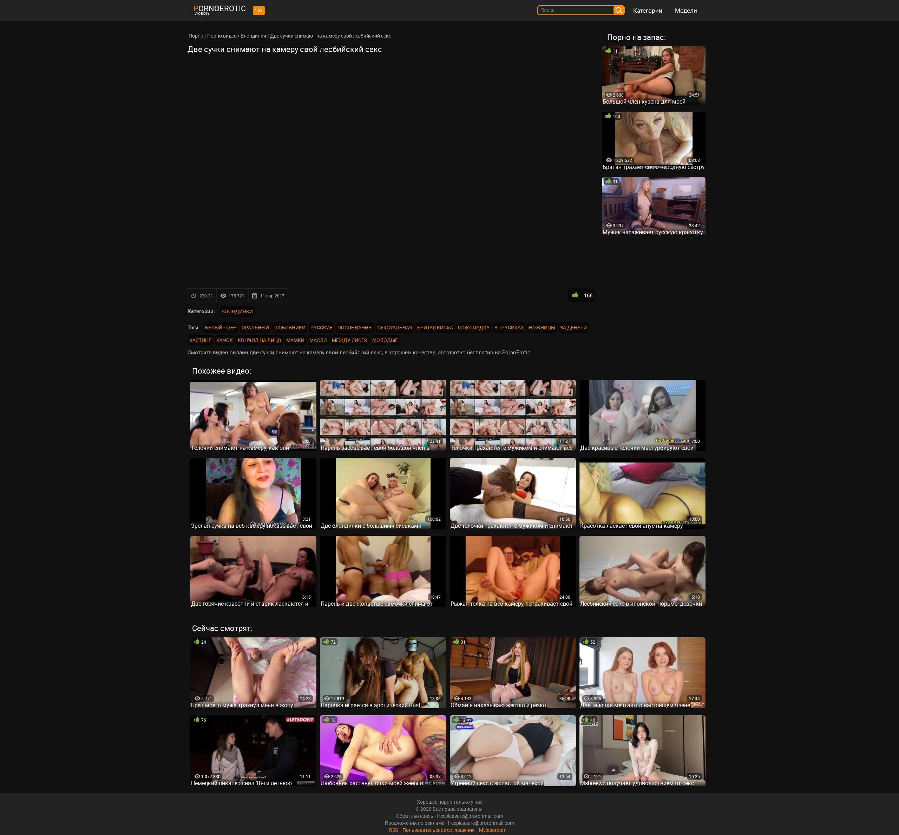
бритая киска (435, 327)
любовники (290, 327)
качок (224, 340)
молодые (385, 340)
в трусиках (509, 327)
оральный (255, 327)
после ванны (355, 327)
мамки (295, 340)
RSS (393, 830)
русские (321, 327)
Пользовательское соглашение (438, 830)
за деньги (573, 327)
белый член (221, 327)
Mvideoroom (492, 830)
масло (318, 340)
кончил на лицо (259, 340)
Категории (647, 10)
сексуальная (395, 327)
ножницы (542, 327)
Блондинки (237, 311)
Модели (686, 10)
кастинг (200, 340)
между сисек (349, 340)
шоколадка (474, 327)
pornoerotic (219, 8)
